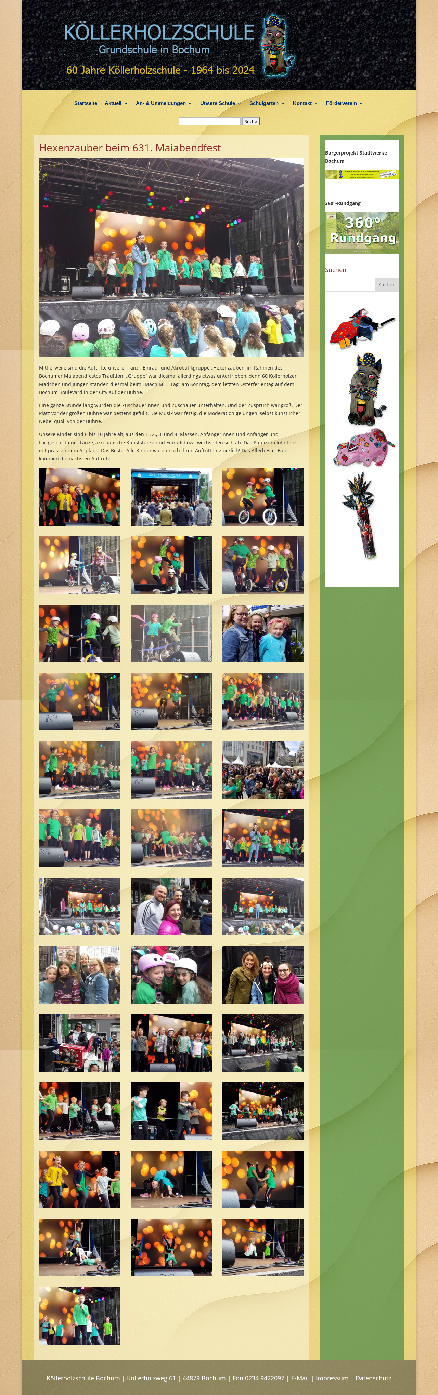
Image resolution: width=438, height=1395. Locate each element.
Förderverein (341, 103)
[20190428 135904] (263, 1206)
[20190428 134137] (263, 592)
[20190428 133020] (171, 797)
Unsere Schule (217, 103)
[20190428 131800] (79, 1001)
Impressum (332, 1378)
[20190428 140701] (263, 1070)
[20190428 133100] (263, 728)
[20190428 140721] (171, 1070)
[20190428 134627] (263, 524)
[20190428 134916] (171, 524)
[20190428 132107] (171, 933)
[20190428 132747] (79, 865)
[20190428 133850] (171, 660)
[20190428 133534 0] (171, 728)
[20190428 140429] (79, 1138)
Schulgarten (264, 103)
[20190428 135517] (79, 1343)
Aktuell (113, 103)
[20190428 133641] (263, 660)
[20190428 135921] (171, 1206)
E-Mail (300, 1378)
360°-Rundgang (343, 203)
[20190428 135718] (171, 1274)
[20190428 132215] (79, 933)
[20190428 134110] (79, 660)
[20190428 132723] (171, 865)
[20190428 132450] (263, 865)
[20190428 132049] (263, 933)
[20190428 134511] (79, 592)
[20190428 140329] (79, 1206)
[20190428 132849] (263, 797)
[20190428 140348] (263, 1138)
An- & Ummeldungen (161, 103)
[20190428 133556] (79, 728)
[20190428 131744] (171, 1001)
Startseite (85, 103)
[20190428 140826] (79, 1070)
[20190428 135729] (79, 1274)
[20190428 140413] (171, 1138)
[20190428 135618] (263, 1274)
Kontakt (302, 103)
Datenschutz (373, 1378)
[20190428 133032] (79, 797)
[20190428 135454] (79, 524)
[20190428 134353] (171, 592)
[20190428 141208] (263, 1001)
